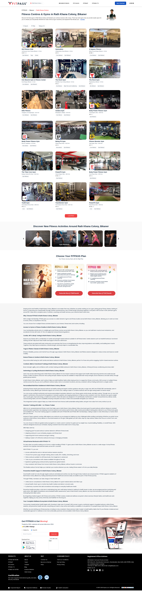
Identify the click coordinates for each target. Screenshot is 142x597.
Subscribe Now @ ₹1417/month (101, 293)
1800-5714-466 (99, 566)
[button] (36, 3)
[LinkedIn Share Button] (100, 570)
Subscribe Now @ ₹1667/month (69, 293)
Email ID (35, 530)
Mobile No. (26, 530)
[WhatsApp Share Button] (103, 570)
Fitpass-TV (95, 3)
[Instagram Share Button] (94, 570)
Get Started (120, 3)
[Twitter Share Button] (91, 570)
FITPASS (24, 10)
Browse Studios (64, 3)
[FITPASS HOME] (17, 3)
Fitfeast (85, 3)
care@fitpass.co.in (113, 566)
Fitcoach (76, 3)
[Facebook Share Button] (88, 570)
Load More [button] (71, 215)
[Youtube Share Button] (97, 570)
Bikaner (32, 10)
